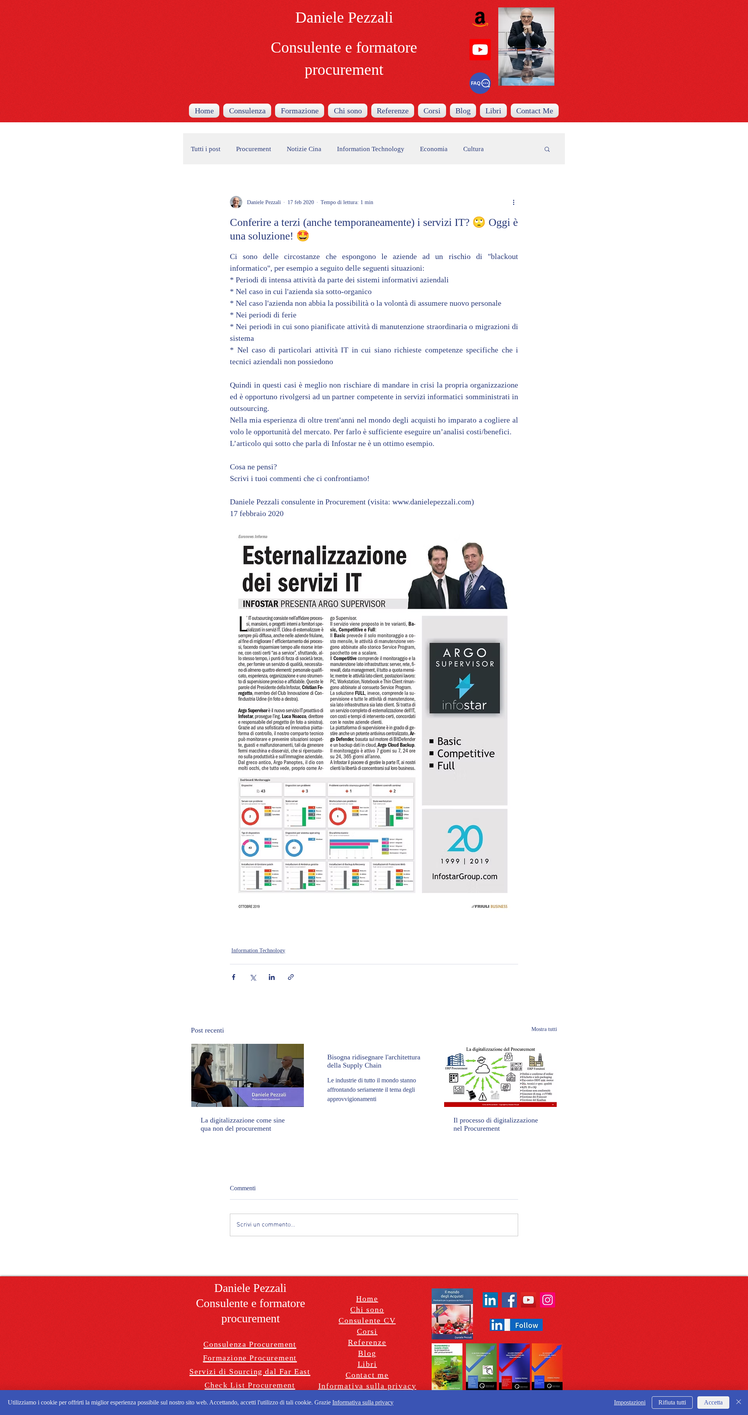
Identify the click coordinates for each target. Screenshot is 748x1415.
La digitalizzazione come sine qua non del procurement (243, 1124)
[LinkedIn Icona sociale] (490, 1300)
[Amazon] (480, 19)
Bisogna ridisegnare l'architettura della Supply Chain (373, 1061)
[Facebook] (509, 1300)
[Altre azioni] (513, 202)
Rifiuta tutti (672, 1402)
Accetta (713, 1402)
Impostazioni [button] (630, 1402)
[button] (547, 149)
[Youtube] (480, 49)
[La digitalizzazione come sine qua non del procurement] (247, 1075)
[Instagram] (547, 1300)
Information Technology (370, 149)
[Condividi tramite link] (291, 977)
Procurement (253, 149)
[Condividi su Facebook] (233, 977)
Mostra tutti (544, 1029)
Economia (434, 149)
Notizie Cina (304, 149)
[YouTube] (528, 1300)
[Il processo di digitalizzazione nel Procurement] (500, 1075)
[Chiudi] (738, 1402)
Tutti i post (206, 149)
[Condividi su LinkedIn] (271, 977)
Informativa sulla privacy (362, 1402)
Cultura (473, 149)
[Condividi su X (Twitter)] (252, 977)
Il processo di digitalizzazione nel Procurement (495, 1124)
